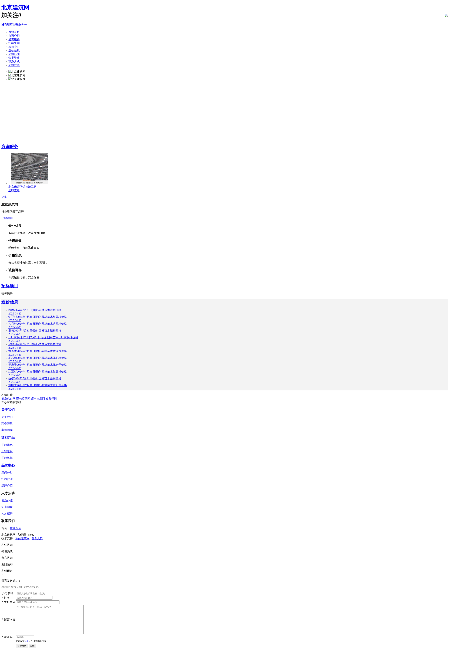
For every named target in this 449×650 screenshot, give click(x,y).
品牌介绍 (7, 485)
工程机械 (7, 457)
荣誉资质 (7, 423)
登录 (26, 641)
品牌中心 (8, 465)
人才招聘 (7, 513)
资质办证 (7, 500)
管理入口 (37, 538)
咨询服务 (9, 146)
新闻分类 (7, 472)
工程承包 (7, 444)
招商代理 (7, 479)
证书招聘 (7, 506)
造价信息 (9, 302)
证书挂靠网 (38, 398)
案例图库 (7, 429)
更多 (4, 196)
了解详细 (7, 218)
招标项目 (9, 285)
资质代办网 (8, 398)
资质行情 (51, 398)
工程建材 (7, 451)
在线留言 (15, 528)
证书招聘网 (23, 398)
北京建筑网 (15, 7)
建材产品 (8, 437)
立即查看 (14, 190)
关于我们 (8, 409)
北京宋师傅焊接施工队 (22, 186)
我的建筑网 (22, 538)
